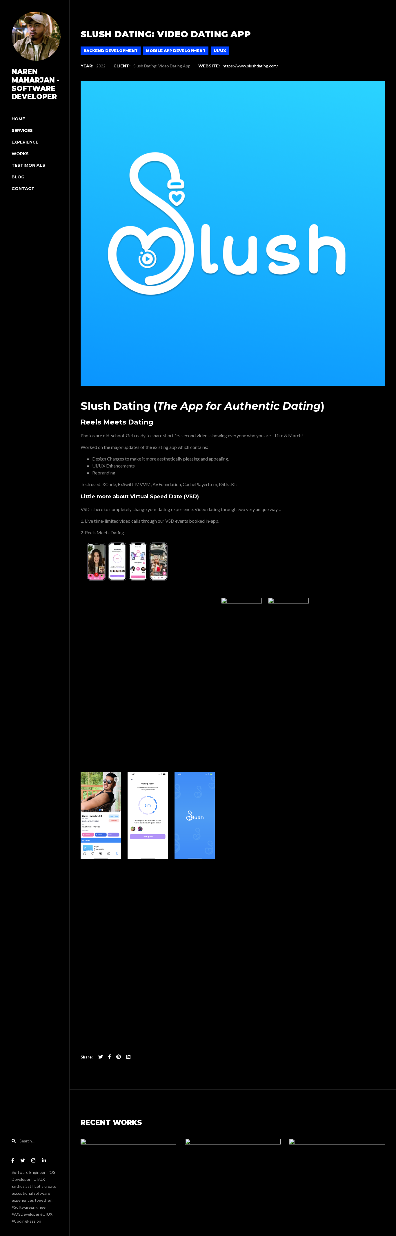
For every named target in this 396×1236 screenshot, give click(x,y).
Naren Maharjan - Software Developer (35, 84)
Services (22, 130)
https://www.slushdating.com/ (250, 65)
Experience (25, 142)
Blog (18, 177)
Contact (23, 188)
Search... (26, 1141)
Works (20, 153)
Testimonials (28, 165)
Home (18, 118)
